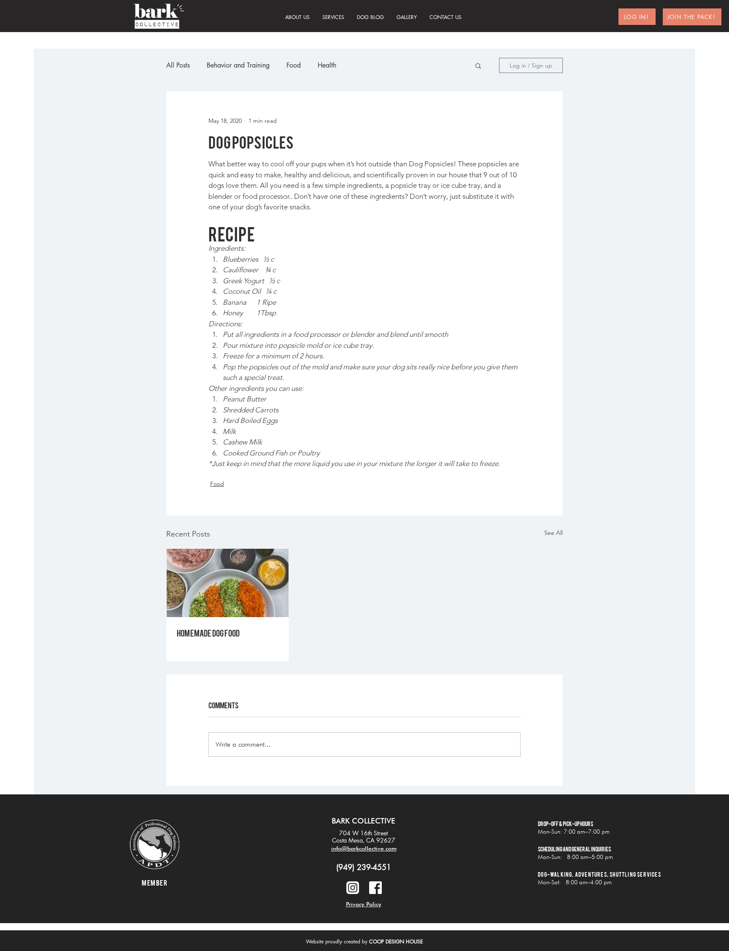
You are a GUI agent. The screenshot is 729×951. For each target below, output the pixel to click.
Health (327, 65)
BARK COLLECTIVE (363, 820)
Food (293, 65)
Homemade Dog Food (208, 632)
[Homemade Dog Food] (228, 583)
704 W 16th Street (363, 833)
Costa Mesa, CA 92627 (363, 840)
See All (553, 532)
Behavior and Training (238, 65)
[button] (478, 65)
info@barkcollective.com (364, 848)
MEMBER (154, 882)
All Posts (178, 65)
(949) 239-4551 (363, 867)
